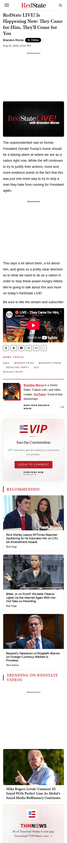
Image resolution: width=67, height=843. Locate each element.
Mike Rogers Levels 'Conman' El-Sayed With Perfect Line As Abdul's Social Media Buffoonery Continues (33, 793)
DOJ (36, 367)
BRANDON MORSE (50, 363)
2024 (6, 363)
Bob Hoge (11, 546)
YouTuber (40, 394)
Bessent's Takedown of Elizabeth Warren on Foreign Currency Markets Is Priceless (33, 657)
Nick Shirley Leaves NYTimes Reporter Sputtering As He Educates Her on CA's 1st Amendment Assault (32, 538)
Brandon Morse (13, 40)
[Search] (60, 5)
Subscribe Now (33, 472)
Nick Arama (12, 665)
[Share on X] (6, 348)
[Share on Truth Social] (13, 348)
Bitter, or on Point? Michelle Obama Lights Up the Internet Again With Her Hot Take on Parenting (31, 597)
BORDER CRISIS (24, 363)
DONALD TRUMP (13, 372)
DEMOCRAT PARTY (17, 367)
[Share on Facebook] (21, 348)
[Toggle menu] (6, 5)
